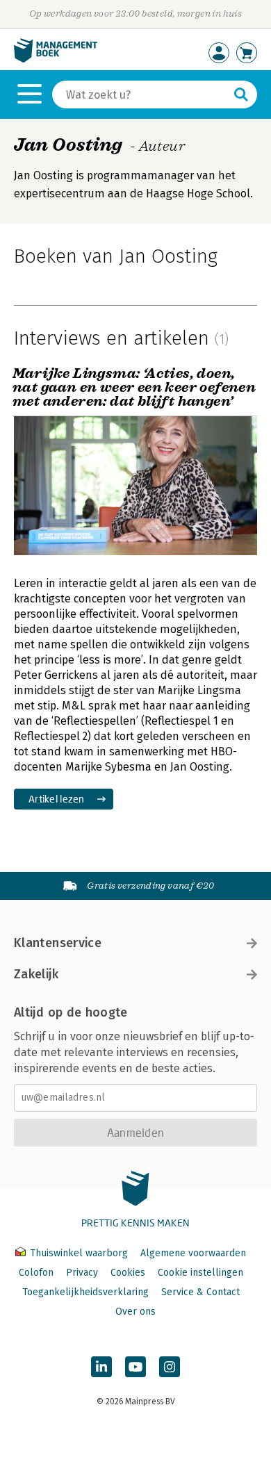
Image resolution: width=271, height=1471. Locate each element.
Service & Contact (200, 1292)
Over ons (135, 1311)
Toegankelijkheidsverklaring (85, 1292)
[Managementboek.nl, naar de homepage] (55, 59)
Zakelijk (36, 974)
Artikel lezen (56, 799)
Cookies (127, 1273)
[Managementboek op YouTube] (135, 1366)
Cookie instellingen (200, 1273)
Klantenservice (57, 943)
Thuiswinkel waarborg (79, 1253)
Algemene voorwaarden (193, 1253)
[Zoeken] (241, 94)
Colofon (36, 1273)
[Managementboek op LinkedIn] (101, 1366)
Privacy (82, 1273)
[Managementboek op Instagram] (169, 1366)
